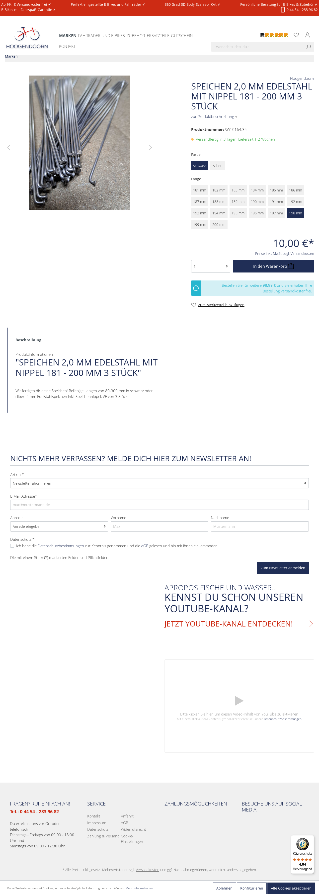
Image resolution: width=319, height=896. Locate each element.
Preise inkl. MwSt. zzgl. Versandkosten (284, 253)
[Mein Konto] (307, 35)
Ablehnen (224, 888)
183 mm (238, 190)
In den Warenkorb (270, 266)
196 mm (257, 213)
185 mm (276, 190)
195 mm (238, 213)
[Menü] (311, 838)
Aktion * (17, 474)
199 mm (199, 224)
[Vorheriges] (8, 147)
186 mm (295, 190)
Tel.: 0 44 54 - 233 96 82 (34, 811)
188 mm (218, 201)
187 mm (199, 201)
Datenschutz (97, 829)
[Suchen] (310, 47)
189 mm (238, 201)
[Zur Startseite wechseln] (27, 33)
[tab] (28, 339)
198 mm (295, 213)
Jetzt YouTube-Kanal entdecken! (228, 623)
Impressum (96, 822)
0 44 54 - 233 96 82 (302, 9)
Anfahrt (127, 815)
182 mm (218, 190)
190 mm (257, 201)
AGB (124, 822)
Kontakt (93, 815)
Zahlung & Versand (103, 835)
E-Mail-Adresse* (23, 496)
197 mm (276, 213)
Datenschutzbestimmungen (283, 719)
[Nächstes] (150, 147)
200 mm (218, 224)
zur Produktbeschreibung (214, 116)
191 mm (276, 201)
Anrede (16, 517)
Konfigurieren (251, 888)
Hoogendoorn (302, 78)
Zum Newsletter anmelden (283, 567)
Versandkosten (147, 869)
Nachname (220, 517)
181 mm (199, 190)
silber (217, 165)
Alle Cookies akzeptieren (291, 888)
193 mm (199, 213)
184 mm (257, 190)
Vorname (118, 517)
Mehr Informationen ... (141, 888)
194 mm (218, 213)
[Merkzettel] (296, 35)
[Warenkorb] (316, 32)
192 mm (295, 201)
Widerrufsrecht (133, 829)
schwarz (199, 165)
